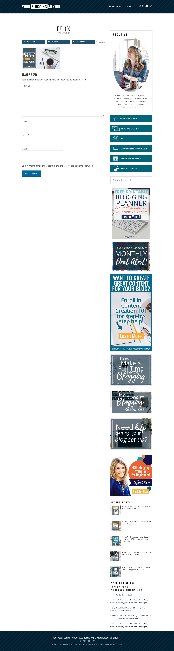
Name (25, 121)
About (60, 637)
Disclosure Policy (102, 637)
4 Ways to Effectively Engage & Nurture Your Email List (136, 553)
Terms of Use (89, 637)
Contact (67, 637)
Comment (26, 86)
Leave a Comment (63, 33)
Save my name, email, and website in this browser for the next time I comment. (58, 165)
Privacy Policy (77, 637)
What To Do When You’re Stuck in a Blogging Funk (136, 522)
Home (55, 637)
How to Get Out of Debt (122, 595)
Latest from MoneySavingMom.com (126, 589)
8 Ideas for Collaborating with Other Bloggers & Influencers (136, 568)
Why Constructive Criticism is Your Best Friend (136, 507)
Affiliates (114, 637)
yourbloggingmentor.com (68, 644)
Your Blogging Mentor (43, 6)
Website (26, 148)
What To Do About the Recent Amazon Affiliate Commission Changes (136, 539)
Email (25, 135)
